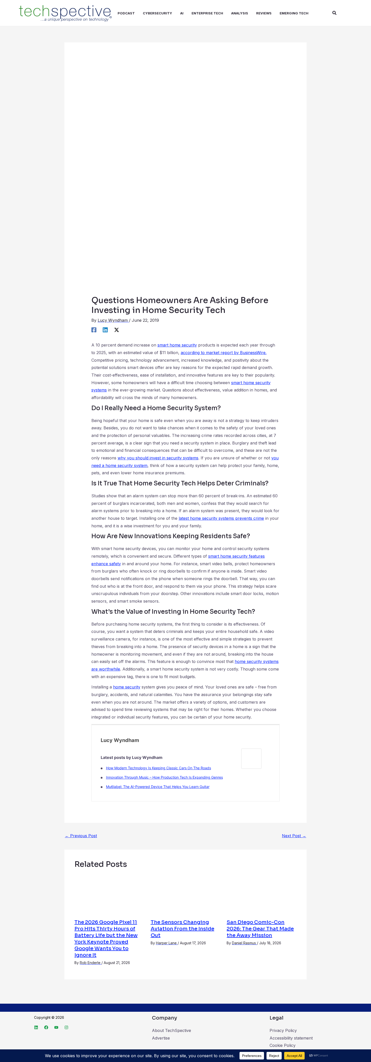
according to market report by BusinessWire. (224, 352)
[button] (334, 13)
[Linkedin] (105, 329)
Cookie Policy (283, 1045)
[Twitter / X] (116, 329)
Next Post (294, 835)
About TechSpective (171, 1030)
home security (126, 686)
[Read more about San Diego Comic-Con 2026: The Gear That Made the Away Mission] (262, 893)
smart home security (177, 345)
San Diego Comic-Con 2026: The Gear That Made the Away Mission (260, 928)
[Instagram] (66, 1027)
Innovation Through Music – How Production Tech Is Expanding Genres (164, 777)
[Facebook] (93, 329)
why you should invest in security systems (158, 457)
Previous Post (81, 835)
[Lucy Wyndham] (251, 758)
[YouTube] (56, 1027)
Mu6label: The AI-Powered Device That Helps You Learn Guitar (157, 786)
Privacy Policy (283, 1030)
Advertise (161, 1038)
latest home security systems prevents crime (221, 518)
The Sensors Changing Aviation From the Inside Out (182, 928)
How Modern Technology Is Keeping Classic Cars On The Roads (158, 768)
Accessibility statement (291, 1038)
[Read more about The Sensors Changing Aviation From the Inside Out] (186, 893)
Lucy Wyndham (120, 740)
